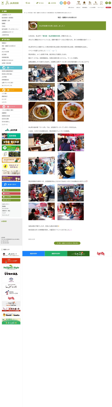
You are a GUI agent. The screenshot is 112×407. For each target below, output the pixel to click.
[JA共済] (101, 3)
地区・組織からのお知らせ (8, 46)
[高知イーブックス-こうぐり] (11, 315)
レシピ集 (4, 93)
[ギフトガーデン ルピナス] (11, 286)
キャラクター (5, 208)
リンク (4, 213)
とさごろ (4, 102)
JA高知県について (6, 14)
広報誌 (3, 48)
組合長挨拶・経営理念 (7, 17)
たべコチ (4, 99)
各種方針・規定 (6, 210)
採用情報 (53, 3)
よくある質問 (92, 7)
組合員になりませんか (7, 60)
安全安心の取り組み (7, 74)
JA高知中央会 (5, 34)
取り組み (41, 3)
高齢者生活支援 (6, 115)
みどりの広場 (5, 51)
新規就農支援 (5, 79)
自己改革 (4, 54)
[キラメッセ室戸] (11, 261)
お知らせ (78, 7)
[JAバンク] (78, 3)
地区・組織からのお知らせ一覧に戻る (68, 243)
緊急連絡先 (84, 7)
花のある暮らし (6, 121)
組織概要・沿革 (6, 20)
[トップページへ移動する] (12, 2)
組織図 (3, 23)
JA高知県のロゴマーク (7, 32)
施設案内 (108, 7)
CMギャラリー (6, 204)
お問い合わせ (71, 7)
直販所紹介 (5, 96)
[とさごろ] (11, 303)
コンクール (5, 124)
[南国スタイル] (11, 267)
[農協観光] (11, 321)
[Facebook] (106, 3)
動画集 (4, 206)
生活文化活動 (5, 118)
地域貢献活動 (5, 57)
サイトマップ (100, 7)
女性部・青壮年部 (6, 63)
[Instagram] (109, 3)
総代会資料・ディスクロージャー (10, 29)
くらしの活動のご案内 (7, 110)
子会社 (3, 26)
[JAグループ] (11, 254)
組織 (28, 3)
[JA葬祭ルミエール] (11, 280)
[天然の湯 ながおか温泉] (11, 273)
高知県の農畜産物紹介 (7, 71)
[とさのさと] (11, 298)
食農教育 (4, 113)
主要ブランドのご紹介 (7, 82)
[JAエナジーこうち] (11, 292)
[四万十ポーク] (11, 309)
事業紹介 (4, 43)
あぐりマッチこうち (7, 85)
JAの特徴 (4, 76)
